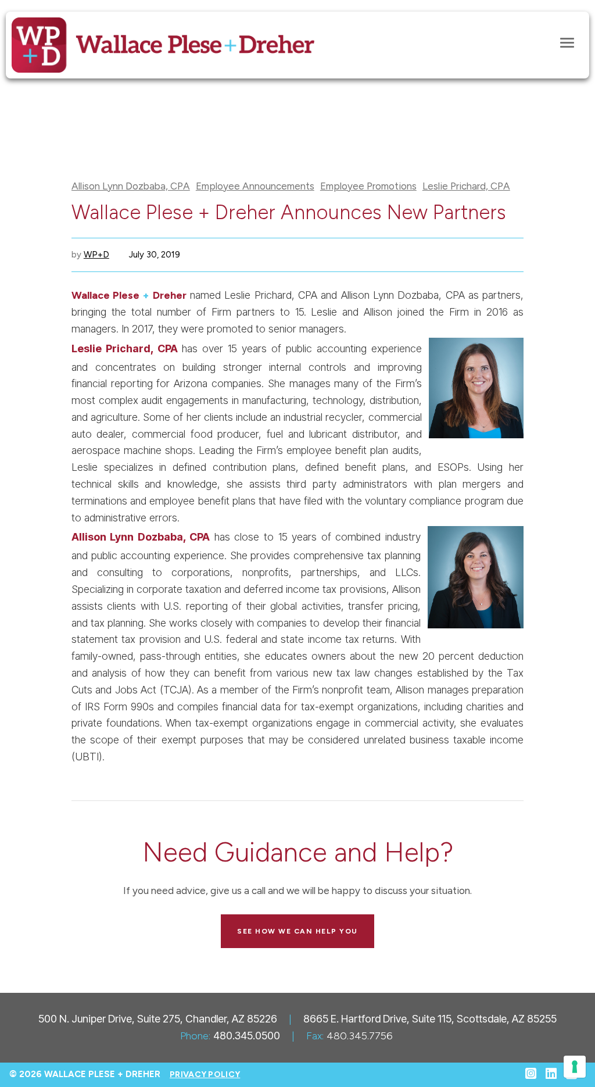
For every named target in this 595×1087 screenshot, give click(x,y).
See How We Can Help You (297, 931)
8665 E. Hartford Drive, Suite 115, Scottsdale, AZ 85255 (430, 1019)
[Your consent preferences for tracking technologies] (575, 1067)
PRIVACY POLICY (205, 1074)
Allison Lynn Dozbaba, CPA (130, 186)
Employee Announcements (255, 186)
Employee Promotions (368, 186)
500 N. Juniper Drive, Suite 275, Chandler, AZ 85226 (157, 1019)
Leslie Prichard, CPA (466, 186)
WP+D (96, 254)
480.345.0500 (246, 1035)
